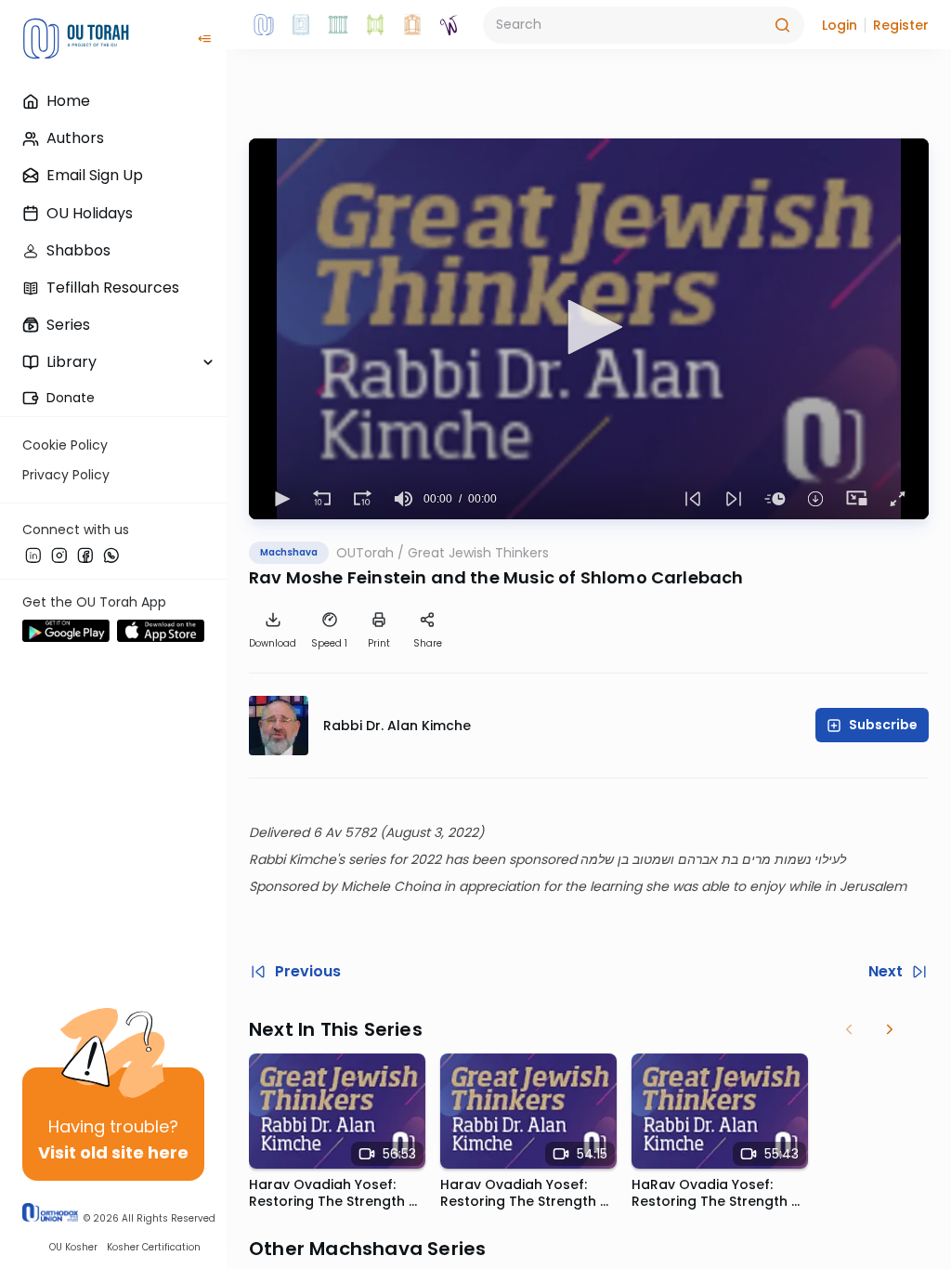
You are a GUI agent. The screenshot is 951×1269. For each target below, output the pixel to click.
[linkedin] (33, 554)
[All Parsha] (375, 25)
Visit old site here (113, 1152)
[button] (839, 25)
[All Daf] (412, 25)
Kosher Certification (154, 1247)
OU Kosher (73, 1247)
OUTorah (365, 552)
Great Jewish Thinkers (478, 552)
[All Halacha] (338, 25)
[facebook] (85, 554)
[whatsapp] (111, 554)
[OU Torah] (264, 25)
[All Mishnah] (301, 25)
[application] (589, 328)
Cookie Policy (65, 445)
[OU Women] (449, 25)
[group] (403, 498)
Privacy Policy (66, 474)
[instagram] (59, 554)
